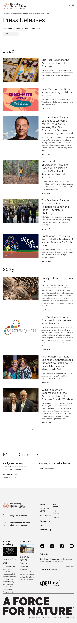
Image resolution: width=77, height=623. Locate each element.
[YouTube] (72, 547)
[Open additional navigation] (73, 5)
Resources (36, 28)
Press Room (7, 28)
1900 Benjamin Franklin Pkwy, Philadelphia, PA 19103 (21, 523)
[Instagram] (52, 547)
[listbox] (10, 34)
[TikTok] (62, 547)
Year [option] (6, 34)
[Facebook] (42, 547)
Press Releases (22, 28)
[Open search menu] (69, 5)
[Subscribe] (71, 570)
